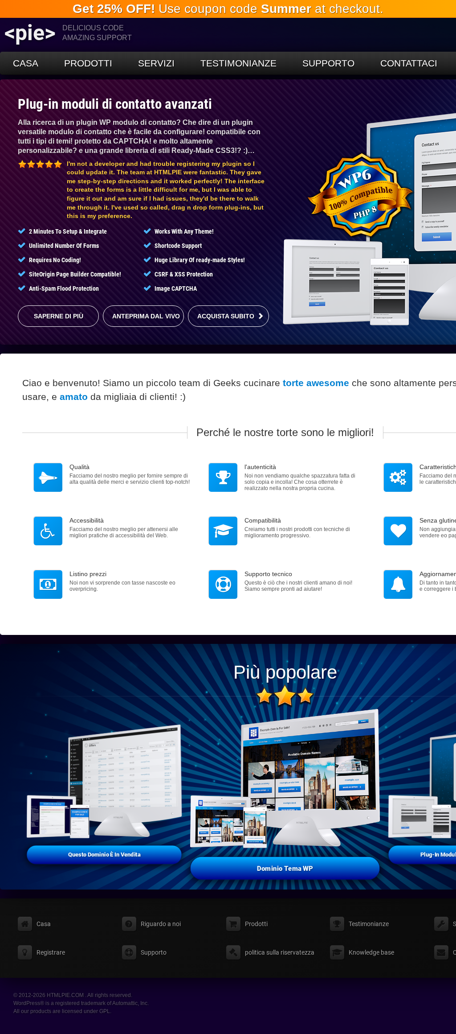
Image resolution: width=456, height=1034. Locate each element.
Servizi (156, 63)
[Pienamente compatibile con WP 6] (360, 195)
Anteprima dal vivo (146, 316)
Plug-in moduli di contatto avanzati (115, 104)
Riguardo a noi (161, 923)
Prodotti (88, 63)
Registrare (51, 952)
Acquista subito (225, 316)
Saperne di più (58, 316)
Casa (25, 63)
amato (74, 396)
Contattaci (408, 63)
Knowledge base (371, 952)
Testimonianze (238, 63)
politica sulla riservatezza (279, 952)
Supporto (328, 63)
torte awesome (316, 383)
